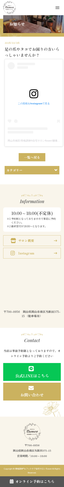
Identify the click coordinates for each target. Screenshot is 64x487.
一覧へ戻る (32, 157)
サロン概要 (26, 240)
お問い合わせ (32, 394)
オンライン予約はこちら (34, 481)
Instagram (26, 253)
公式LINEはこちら (32, 375)
